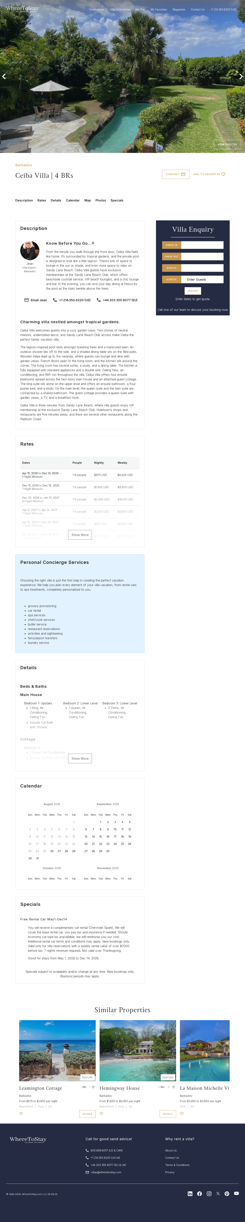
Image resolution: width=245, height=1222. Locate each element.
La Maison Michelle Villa (207, 1088)
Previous (4, 76)
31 (37, 858)
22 (100, 843)
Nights (171, 268)
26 (52, 851)
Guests (171, 279)
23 (107, 843)
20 (86, 843)
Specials (117, 200)
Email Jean (39, 300)
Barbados (23, 165)
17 (115, 836)
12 (129, 829)
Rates (42, 200)
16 (108, 836)
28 (66, 851)
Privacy (170, 1172)
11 (122, 829)
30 (30, 858)
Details (56, 200)
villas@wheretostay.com (106, 1172)
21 (93, 843)
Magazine (179, 9)
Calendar (73, 200)
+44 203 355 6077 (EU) (120, 300)
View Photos (227, 144)
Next (241, 76)
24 (115, 843)
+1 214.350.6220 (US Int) (105, 1157)
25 (122, 843)
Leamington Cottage (40, 1088)
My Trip (140, 9)
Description (24, 200)
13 (86, 836)
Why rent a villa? (179, 1139)
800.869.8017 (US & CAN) (107, 1150)
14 (93, 836)
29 (73, 851)
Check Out (172, 256)
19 (129, 836)
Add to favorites (207, 174)
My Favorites (159, 9)
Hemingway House (120, 1088)
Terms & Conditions (177, 1165)
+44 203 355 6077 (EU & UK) (108, 1165)
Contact (173, 174)
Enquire (193, 291)
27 (59, 851)
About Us (171, 1150)
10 (115, 829)
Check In (172, 245)
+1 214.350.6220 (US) (75, 300)
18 (122, 836)
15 (100, 836)
